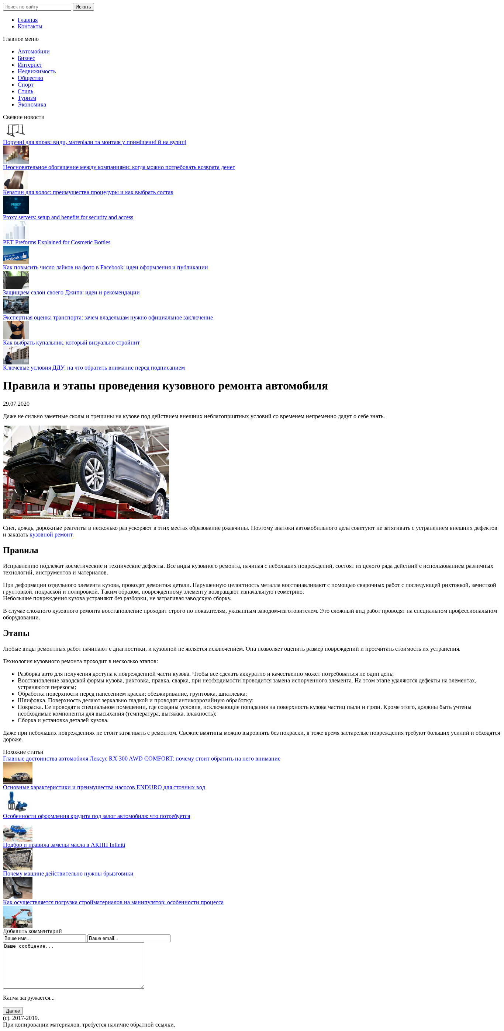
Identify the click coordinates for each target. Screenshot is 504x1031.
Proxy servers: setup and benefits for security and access (68, 217)
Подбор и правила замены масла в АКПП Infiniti (64, 845)
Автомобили (34, 51)
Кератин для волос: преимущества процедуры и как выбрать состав (88, 192)
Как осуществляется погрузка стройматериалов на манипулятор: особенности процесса (113, 902)
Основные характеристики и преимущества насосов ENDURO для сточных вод (104, 787)
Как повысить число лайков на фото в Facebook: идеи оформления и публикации (105, 267)
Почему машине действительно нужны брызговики (68, 873)
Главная (28, 20)
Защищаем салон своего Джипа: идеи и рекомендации (71, 292)
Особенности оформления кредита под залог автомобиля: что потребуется (96, 816)
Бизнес (26, 58)
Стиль (25, 91)
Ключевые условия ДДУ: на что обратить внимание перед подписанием (94, 367)
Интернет (30, 65)
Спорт (26, 84)
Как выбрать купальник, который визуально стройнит (71, 342)
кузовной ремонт (51, 534)
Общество (30, 78)
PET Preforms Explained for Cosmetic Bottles (56, 242)
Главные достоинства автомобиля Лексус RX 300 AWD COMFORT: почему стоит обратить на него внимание (141, 758)
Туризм (27, 98)
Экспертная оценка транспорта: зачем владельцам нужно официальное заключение (108, 317)
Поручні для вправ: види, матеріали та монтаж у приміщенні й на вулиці (94, 142)
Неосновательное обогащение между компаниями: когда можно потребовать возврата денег (119, 167)
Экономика (32, 104)
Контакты (30, 26)
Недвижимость (37, 71)
